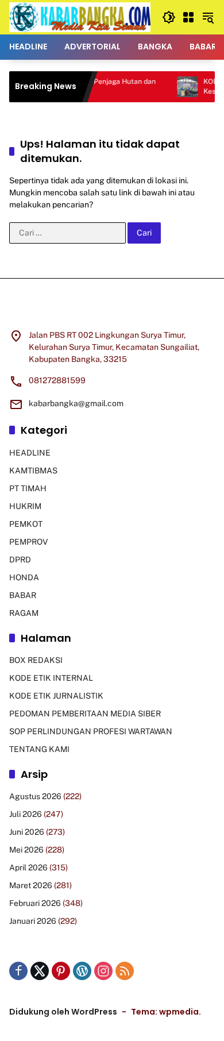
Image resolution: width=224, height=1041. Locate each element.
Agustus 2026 (35, 796)
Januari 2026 (32, 921)
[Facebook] (18, 971)
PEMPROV (28, 541)
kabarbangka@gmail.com (76, 403)
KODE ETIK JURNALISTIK (56, 695)
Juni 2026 (26, 831)
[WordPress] (82, 971)
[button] (169, 17)
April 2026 (28, 867)
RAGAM (23, 613)
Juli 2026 (25, 814)
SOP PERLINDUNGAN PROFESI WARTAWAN (90, 731)
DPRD (20, 559)
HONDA (24, 577)
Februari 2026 (35, 903)
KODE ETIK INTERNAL (51, 678)
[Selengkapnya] (112, 311)
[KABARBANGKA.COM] (79, 16)
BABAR (22, 595)
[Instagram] (103, 971)
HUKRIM (25, 506)
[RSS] (124, 971)
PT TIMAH (28, 488)
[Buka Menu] (188, 17)
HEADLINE (30, 452)
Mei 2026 (26, 849)
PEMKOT (26, 524)
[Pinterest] (61, 971)
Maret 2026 (30, 885)
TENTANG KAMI (39, 749)
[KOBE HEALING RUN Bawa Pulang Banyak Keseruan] (179, 86)
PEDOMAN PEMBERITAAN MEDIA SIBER (85, 713)
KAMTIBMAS (33, 470)
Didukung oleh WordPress (63, 1011)
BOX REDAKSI (36, 660)
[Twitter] (39, 971)
